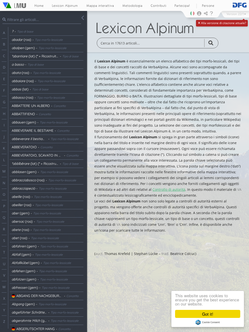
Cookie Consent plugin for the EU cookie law (208, 322)
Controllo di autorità (168, 189)
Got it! (207, 314)
